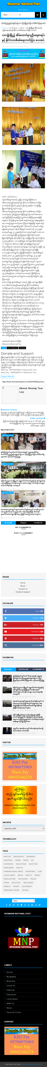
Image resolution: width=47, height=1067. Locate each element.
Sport (16, 886)
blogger (8, 523)
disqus (23, 523)
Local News (13, 28)
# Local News (12, 348)
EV (32, 860)
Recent (8, 669)
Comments (38, 669)
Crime (18, 860)
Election (33, 864)
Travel (25, 890)
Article (7, 856)
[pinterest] (18, 905)
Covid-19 (11, 986)
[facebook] (7, 905)
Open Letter (10, 879)
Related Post (7, 430)
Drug (26, 860)
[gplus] (14, 905)
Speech (7, 886)
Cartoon (8, 860)
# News (22, 348)
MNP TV (29, 875)
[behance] (32, 905)
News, (26, 46)
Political (16, 882)
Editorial (11, 990)
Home (4, 28)
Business (31, 856)
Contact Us (22, 589)
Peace (33, 879)
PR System (23, 879)
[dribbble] (25, 905)
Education (21, 864)
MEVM (20, 875)
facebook (38, 523)
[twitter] (10, 905)
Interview (30, 871)
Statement (27, 886)
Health (19, 868)
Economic (8, 864)
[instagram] (36, 905)
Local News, (19, 46)
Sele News (28, 882)
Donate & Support (23, 592)
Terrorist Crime (11, 890)
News (22, 28)
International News (13, 871)
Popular (23, 669)
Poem (6, 882)
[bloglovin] (21, 905)
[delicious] (39, 905)
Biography (19, 856)
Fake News (9, 868)
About (22, 586)
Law (40, 871)
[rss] (28, 905)
